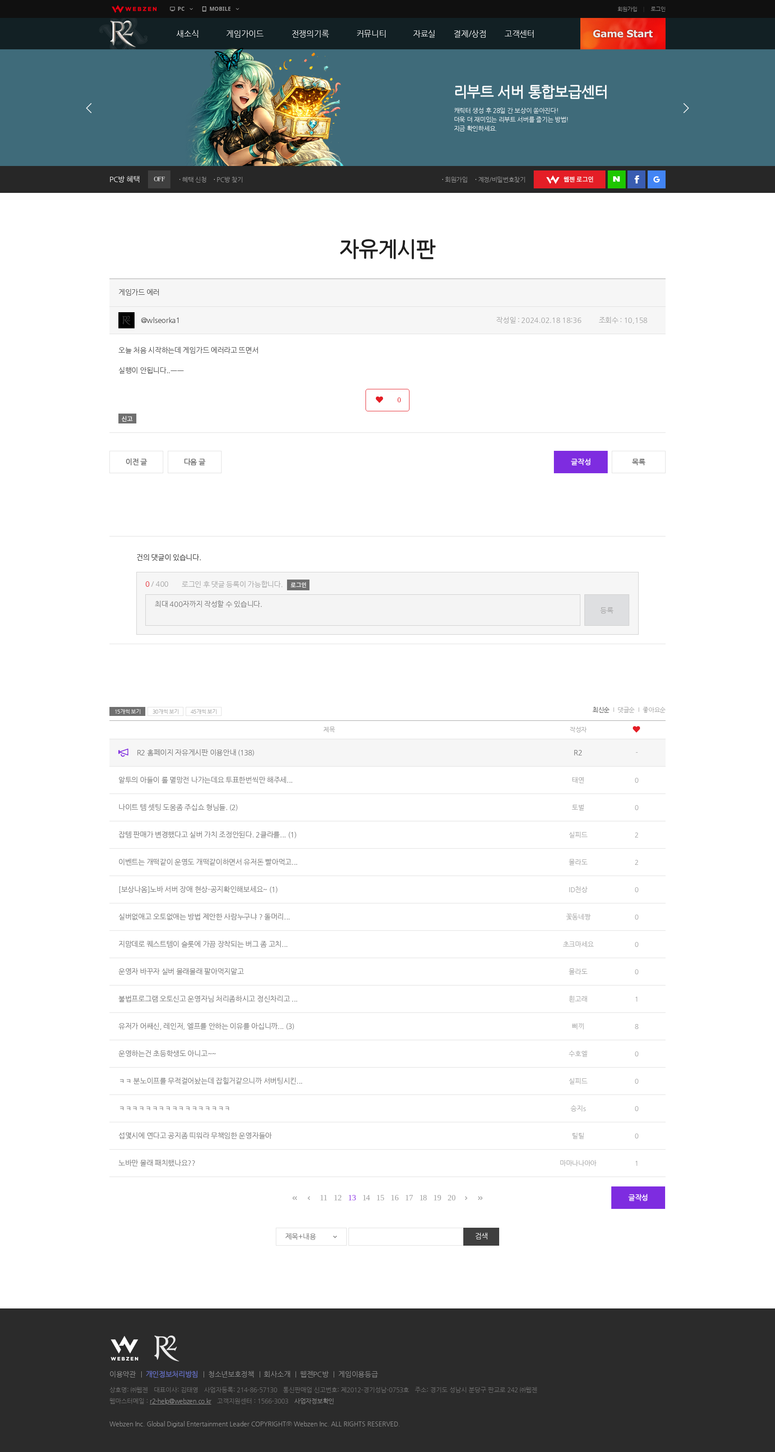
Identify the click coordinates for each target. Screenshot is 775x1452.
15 (380, 1197)
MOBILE (220, 9)
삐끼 (578, 1026)
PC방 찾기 (230, 179)
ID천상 (578, 889)
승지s (577, 1108)
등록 (606, 610)
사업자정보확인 (314, 1401)
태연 (578, 780)
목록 (638, 462)
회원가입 (627, 9)
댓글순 (626, 709)
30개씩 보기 (165, 711)
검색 (481, 1236)
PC (181, 9)
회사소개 (277, 1374)
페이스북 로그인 (636, 179)
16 (394, 1197)
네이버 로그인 (617, 179)
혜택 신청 (194, 179)
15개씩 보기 (127, 711)
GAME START (623, 33)
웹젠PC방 (314, 1374)
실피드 (578, 834)
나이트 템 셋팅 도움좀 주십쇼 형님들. (178, 807)
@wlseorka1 (160, 320)
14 (366, 1197)
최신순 (601, 709)
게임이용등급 (358, 1374)
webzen (134, 9)
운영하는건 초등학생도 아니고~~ (167, 1053)
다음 (686, 108)
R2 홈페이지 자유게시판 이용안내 (195, 752)
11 (323, 1197)
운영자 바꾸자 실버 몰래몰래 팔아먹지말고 (181, 971)
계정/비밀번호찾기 (502, 179)
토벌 (578, 807)
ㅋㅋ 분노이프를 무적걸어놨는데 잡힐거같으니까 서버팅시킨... (210, 1081)
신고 (127, 418)
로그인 (658, 9)
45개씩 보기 (204, 711)
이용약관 (122, 1374)
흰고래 (578, 999)
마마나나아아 (578, 1163)
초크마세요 (578, 944)
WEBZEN (124, 1348)
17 (409, 1197)
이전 (89, 108)
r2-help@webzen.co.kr (180, 1401)
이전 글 (136, 462)
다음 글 (194, 462)
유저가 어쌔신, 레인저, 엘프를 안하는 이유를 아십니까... (206, 1026)
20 (451, 1197)
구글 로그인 (657, 179)
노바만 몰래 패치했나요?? (157, 1163)
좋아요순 (654, 709)
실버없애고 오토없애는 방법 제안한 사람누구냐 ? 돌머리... (204, 916)
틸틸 (578, 1135)
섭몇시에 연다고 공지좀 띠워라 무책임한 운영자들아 (195, 1135)
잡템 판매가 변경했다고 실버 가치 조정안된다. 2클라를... (207, 834)
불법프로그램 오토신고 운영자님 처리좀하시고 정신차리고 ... (208, 998)
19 (437, 1197)
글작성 (581, 462)
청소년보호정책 (231, 1374)
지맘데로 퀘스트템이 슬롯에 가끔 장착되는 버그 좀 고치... (203, 944)
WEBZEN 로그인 (569, 179)
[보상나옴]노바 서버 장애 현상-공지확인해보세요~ (198, 889)
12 (337, 1197)
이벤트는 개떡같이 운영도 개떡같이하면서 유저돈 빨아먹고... (208, 862)
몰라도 (578, 862)
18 (423, 1197)
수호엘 (578, 1053)
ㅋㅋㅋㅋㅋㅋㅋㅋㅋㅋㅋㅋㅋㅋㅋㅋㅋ (174, 1108)
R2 (123, 33)
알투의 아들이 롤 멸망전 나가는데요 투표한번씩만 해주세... (205, 780)
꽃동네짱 (578, 916)
